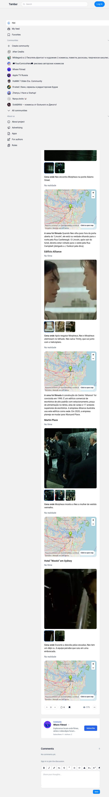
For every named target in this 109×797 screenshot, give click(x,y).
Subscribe (91, 728)
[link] (62, 707)
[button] (13, 4)
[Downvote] (55, 707)
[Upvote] (46, 707)
